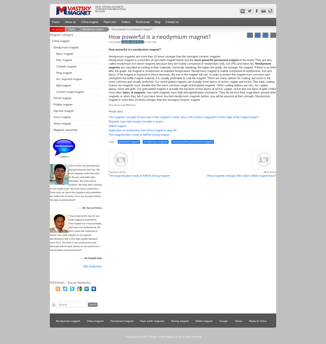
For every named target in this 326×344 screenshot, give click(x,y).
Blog (157, 22)
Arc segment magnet (69, 79)
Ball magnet (63, 85)
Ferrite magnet (62, 98)
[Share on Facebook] (273, 35)
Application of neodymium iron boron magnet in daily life (143, 130)
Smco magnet (62, 117)
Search (93, 304)
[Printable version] (250, 35)
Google (223, 321)
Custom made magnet (70, 91)
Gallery (125, 22)
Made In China (258, 321)
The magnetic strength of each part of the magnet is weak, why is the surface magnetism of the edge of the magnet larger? (184, 117)
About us (70, 22)
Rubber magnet (62, 104)
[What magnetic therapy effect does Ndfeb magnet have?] (264, 168)
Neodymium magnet (93, 29)
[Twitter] (249, 11)
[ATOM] (65, 290)
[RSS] (58, 290)
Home (56, 22)
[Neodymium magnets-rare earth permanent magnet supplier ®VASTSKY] (73, 12)
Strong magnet (180, 321)
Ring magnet (64, 72)
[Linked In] (242, 11)
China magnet (89, 22)
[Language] (270, 11)
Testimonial (142, 22)
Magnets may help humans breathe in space (136, 121)
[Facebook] (256, 11)
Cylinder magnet (66, 66)
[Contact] (263, 11)
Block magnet (64, 53)
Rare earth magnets (152, 321)
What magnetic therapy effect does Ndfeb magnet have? (241, 175)
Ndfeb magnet (117, 126)
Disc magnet (64, 60)
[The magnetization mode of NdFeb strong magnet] (121, 168)
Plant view (110, 22)
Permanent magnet (121, 321)
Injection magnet (63, 110)
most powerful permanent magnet (192, 141)
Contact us (172, 22)
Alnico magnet (62, 123)
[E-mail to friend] (258, 35)
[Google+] (79, 290)
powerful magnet (129, 141)
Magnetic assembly (65, 129)
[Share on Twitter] (265, 35)
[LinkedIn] (86, 290)
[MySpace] (93, 290)
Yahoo (238, 321)
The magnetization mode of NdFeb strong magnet (139, 134)
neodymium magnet (156, 141)
